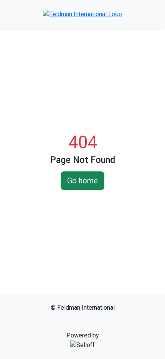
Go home (82, 180)
